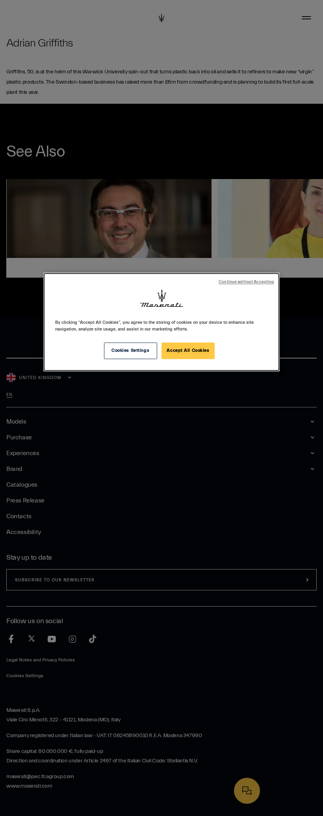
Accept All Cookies (188, 350)
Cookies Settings (130, 350)
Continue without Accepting (246, 282)
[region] (161, 322)
